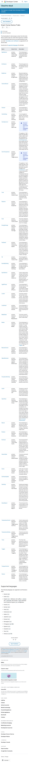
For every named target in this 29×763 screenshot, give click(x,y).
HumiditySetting (5, 263)
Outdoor (3, 717)
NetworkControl (5, 347)
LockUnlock (4, 305)
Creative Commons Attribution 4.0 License (10, 649)
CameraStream (5, 83)
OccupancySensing (6, 376)
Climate (3, 702)
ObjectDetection (5, 358)
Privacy (6, 756)
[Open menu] (2, 1)
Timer (3, 539)
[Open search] (22, 1)
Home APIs (3, 689)
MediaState (4, 314)
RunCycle (4, 439)
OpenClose (4, 398)
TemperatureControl (6, 520)
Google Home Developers (6, 15)
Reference (23, 15)
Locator (3, 293)
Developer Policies (5, 736)
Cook (3, 192)
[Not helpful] (11, 18)
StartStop (4, 484)
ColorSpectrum (5, 121)
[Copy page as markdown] (7, 27)
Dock (3, 218)
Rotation (3, 432)
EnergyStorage (5, 225)
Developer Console (5, 742)
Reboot (3, 422)
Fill (2, 257)
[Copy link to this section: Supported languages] (18, 586)
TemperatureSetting (6, 532)
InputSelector (4, 272)
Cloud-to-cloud (7, 6)
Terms (2, 756)
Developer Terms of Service (7, 734)
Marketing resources (6, 725)
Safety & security (5, 705)
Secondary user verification (12, 41)
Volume (3, 574)
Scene (3, 468)
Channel (3, 107)
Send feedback (7, 21)
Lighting (3, 700)
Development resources (6, 727)
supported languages (13, 45)
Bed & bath (3, 714)
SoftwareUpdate (5, 476)
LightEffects (4, 284)
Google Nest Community (6, 751)
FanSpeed (4, 242)
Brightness (4, 73)
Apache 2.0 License (12, 650)
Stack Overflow (4, 748)
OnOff (3, 388)
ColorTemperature (23, 139)
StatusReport (4, 503)
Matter (2, 662)
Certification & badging (6, 723)
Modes (3, 322)
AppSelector (4, 52)
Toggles (20, 345)
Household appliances (6, 710)
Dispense (4, 201)
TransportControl (5, 566)
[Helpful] (9, 18)
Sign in (25, 1)
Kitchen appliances (5, 712)
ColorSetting (4, 114)
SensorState (4, 454)
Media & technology (5, 707)
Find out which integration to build (9, 680)
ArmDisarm (4, 64)
